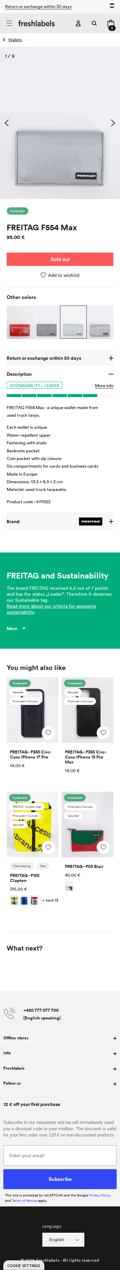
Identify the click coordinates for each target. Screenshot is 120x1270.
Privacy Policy (99, 1195)
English (56, 1239)
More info (104, 385)
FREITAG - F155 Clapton (24, 878)
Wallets (15, 40)
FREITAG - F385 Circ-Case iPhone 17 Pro (30, 754)
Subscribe (60, 1178)
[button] (9, 23)
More (12, 628)
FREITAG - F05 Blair (84, 866)
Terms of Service (24, 1200)
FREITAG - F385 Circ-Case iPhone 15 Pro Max (85, 756)
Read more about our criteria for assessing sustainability (51, 609)
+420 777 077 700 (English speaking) (42, 1014)
